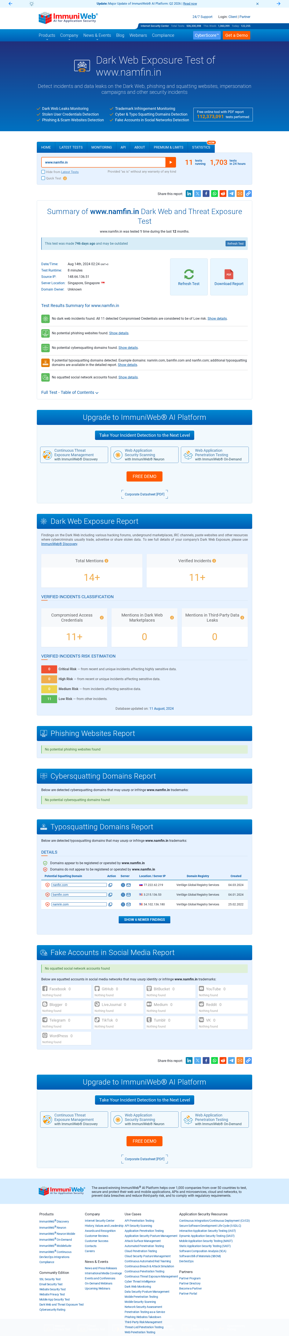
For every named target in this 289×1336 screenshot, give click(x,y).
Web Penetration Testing (140, 1332)
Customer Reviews (96, 1236)
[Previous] (10, 4)
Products (46, 1214)
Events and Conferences (100, 1278)
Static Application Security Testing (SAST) (205, 1246)
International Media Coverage (103, 1273)
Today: (235, 25)
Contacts (90, 1246)
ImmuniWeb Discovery (54, 1221)
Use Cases (133, 1214)
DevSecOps (186, 1261)
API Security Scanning (138, 1225)
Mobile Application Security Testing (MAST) (206, 1241)
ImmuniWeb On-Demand (55, 1239)
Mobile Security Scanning (140, 1301)
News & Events (96, 1262)
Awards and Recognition (100, 1230)
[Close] (257, 4)
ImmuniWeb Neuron (52, 1227)
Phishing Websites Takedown (143, 1317)
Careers (90, 1251)
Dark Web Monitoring (138, 1286)
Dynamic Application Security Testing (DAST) (207, 1236)
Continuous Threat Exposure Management (151, 1276)
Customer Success (96, 1241)
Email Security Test (51, 1284)
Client (232, 17)
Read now (190, 3)
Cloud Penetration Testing (141, 1251)
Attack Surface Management (143, 1241)
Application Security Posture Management (151, 1236)
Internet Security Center (155, 25)
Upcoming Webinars (97, 1288)
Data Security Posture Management (147, 1291)
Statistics (203, 145)
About (139, 147)
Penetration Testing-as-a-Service (145, 1312)
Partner (244, 17)
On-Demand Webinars (98, 1283)
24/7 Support (202, 17)
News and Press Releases (101, 1268)
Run (171, 162)
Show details (217, 319)
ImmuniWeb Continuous (55, 1252)
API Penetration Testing (139, 1220)
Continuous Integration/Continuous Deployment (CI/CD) (214, 1220)
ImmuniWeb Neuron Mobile (57, 1233)
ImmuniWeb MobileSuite (55, 1245)
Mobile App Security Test (54, 1299)
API (123, 147)
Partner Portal (188, 1293)
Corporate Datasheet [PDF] (144, 494)
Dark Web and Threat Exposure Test (61, 1304)
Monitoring (101, 147)
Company (92, 1214)
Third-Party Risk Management (143, 1322)
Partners (186, 1272)
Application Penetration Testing (144, 1230)
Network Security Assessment (143, 1307)
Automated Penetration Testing (144, 1246)
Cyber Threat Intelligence (140, 1281)
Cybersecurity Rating (52, 1309)
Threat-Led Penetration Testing (144, 1327)
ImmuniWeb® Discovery (59, 544)
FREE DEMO (144, 476)
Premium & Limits (168, 147)
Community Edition (54, 1272)
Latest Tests (71, 147)
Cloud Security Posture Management (148, 1256)
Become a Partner (190, 1288)
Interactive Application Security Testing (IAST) (207, 1230)
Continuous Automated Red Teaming (148, 1261)
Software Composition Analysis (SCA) (202, 1251)
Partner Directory (190, 1283)
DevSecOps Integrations (54, 1257)
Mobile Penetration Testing (141, 1296)
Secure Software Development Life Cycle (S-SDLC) (210, 1225)
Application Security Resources (203, 1214)
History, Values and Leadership (104, 1225)
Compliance (46, 1262)
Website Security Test (52, 1289)
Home (46, 147)
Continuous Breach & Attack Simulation (149, 1266)
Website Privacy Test (52, 1294)
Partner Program (190, 1278)
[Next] (278, 4)
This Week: (210, 25)
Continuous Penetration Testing (144, 1271)
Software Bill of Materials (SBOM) (200, 1256)
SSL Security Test (50, 1279)
